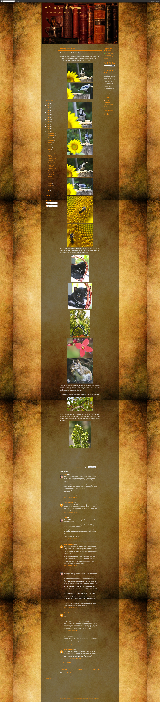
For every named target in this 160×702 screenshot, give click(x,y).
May (49, 149)
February (50, 185)
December (51, 133)
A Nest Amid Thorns (63, 8)
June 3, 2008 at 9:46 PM (70, 512)
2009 (48, 129)
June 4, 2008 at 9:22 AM (70, 539)
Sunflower (50, 160)
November (51, 135)
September (51, 140)
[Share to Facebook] (93, 467)
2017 (48, 110)
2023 (48, 103)
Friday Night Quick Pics (51, 173)
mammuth (85, 698)
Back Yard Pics (52, 163)
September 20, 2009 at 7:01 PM (72, 659)
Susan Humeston (69, 502)
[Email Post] (85, 467)
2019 (48, 105)
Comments (50, 206)
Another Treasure (51, 177)
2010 (48, 126)
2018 (48, 107)
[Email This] (88, 467)
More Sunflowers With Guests (52, 157)
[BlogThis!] (90, 467)
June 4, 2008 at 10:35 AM (70, 565)
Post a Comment (66, 662)
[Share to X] (91, 467)
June (49, 147)
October (50, 138)
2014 (48, 117)
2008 (48, 131)
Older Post (96, 669)
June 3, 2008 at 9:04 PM (70, 497)
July (49, 145)
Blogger (97, 698)
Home (80, 669)
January (50, 188)
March (50, 183)
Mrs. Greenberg (51, 152)
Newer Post (64, 669)
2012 (48, 121)
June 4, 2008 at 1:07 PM (70, 607)
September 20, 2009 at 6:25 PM (72, 644)
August (50, 142)
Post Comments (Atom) (73, 673)
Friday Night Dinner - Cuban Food (52, 167)
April (49, 181)
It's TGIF (50, 170)
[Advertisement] (50, 72)
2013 (48, 119)
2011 (48, 124)
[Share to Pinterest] (95, 467)
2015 (48, 114)
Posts (48, 203)
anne (65, 474)
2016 (48, 112)
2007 (48, 191)
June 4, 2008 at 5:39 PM (70, 630)
